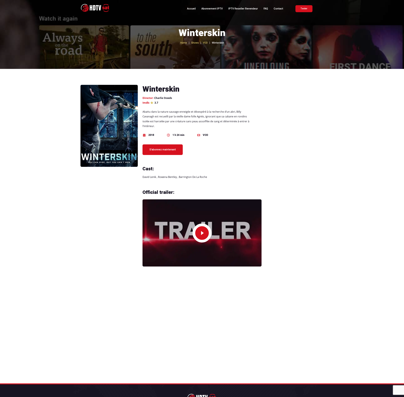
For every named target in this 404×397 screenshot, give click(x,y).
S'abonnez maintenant (162, 150)
